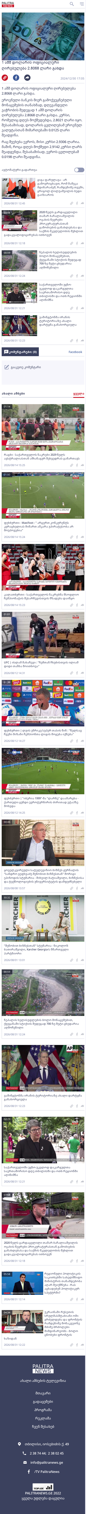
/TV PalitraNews (46, 1471)
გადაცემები (43, 1401)
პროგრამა (43, 1410)
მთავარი (43, 1393)
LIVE (81, 1509)
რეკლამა (43, 1418)
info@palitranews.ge (46, 1462)
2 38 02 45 (56, 1453)
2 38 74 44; (38, 1453)
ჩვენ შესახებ (43, 1426)
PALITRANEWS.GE (39, 1493)
